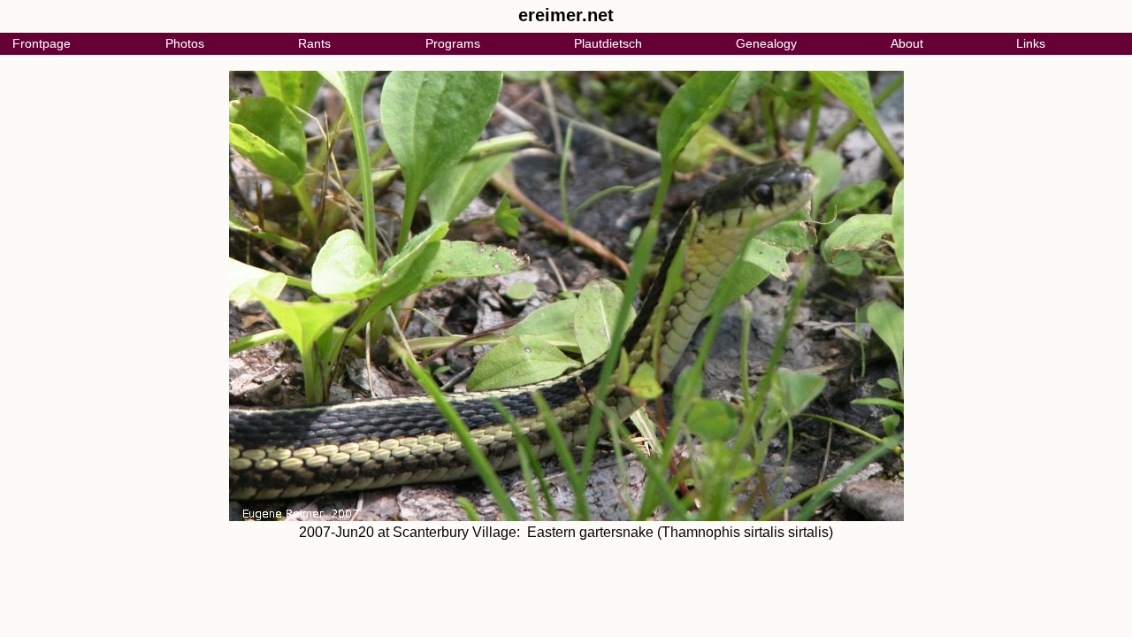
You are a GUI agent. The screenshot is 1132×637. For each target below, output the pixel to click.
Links (1030, 43)
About (907, 43)
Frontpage (41, 43)
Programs (452, 43)
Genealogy (766, 43)
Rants (314, 43)
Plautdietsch (608, 43)
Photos (184, 43)
